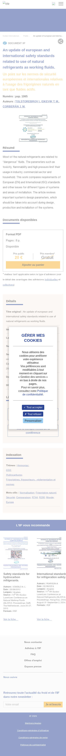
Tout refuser (34, 414)
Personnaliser (33, 420)
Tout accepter (34, 407)
